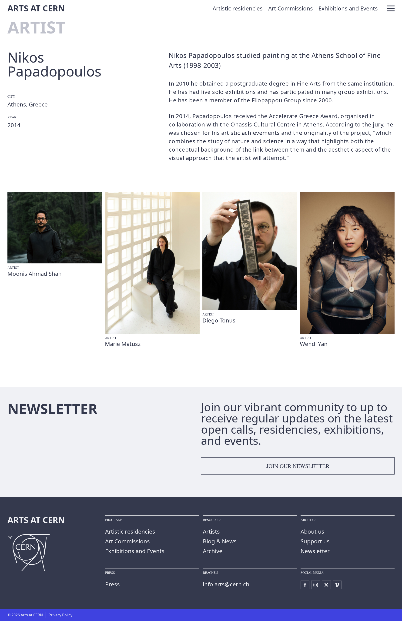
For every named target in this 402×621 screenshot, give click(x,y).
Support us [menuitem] (315, 541)
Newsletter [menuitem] (315, 551)
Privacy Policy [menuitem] (60, 615)
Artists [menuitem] (211, 531)
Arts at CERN (36, 8)
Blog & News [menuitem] (220, 541)
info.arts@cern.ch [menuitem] (226, 584)
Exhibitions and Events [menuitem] (348, 8)
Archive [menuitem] (212, 551)
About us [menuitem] (312, 531)
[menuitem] (305, 585)
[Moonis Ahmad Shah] (54, 234)
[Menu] (391, 8)
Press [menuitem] (112, 584)
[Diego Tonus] (249, 258)
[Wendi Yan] (347, 270)
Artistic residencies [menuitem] (238, 8)
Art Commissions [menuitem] (290, 8)
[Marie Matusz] (152, 270)
